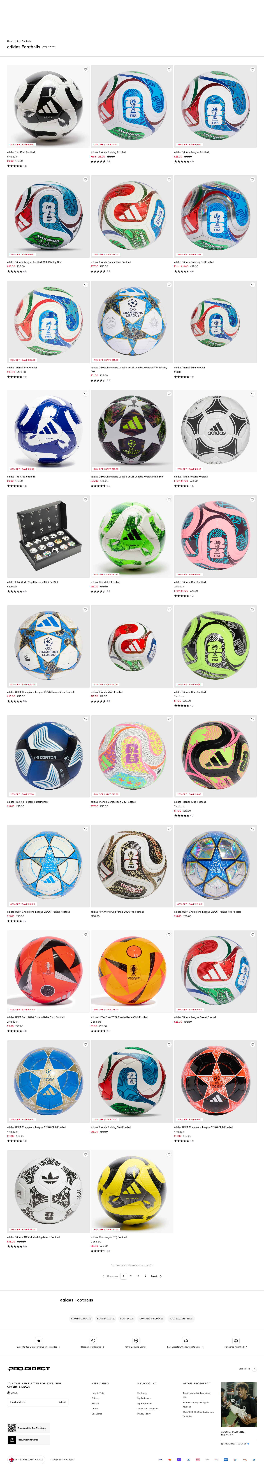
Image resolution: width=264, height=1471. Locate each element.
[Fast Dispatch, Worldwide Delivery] (185, 1342)
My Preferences (144, 1403)
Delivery (95, 1398)
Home (10, 41)
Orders (95, 1408)
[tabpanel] (37, 1402)
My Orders (142, 1393)
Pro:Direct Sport (66, 1459)
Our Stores (97, 1413)
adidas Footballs (23, 41)
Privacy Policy (143, 1413)
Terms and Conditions (148, 1408)
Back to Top (244, 1368)
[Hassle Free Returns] (93, 1342)
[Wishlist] (85, 69)
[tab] (12, 1392)
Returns (95, 1403)
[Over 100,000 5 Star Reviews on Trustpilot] (39, 1342)
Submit (62, 1402)
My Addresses (144, 1398)
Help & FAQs (98, 1393)
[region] (132, 1318)
